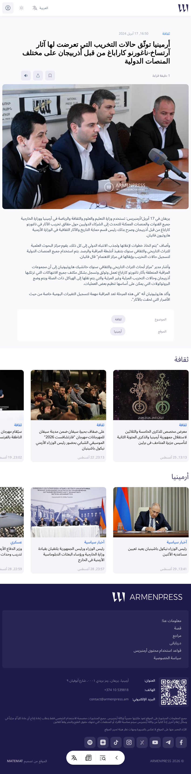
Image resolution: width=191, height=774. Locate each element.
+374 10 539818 (116, 690)
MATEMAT (15, 761)
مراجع (177, 635)
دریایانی (175, 642)
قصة (177, 628)
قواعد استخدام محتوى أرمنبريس (157, 650)
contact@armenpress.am (109, 699)
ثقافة (118, 319)
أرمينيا (118, 331)
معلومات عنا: (171, 620)
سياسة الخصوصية (167, 657)
